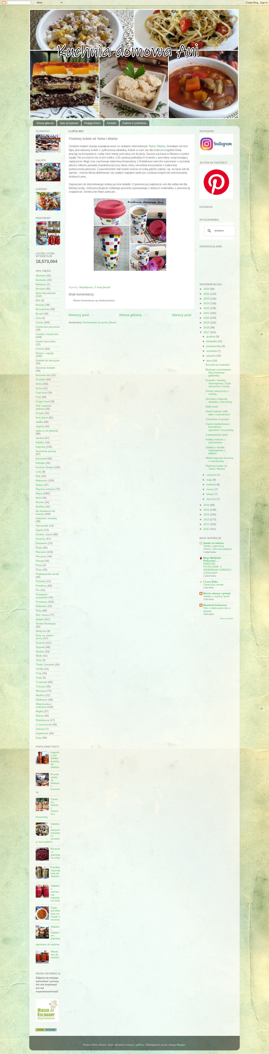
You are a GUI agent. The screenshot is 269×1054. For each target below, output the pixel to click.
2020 (206, 318)
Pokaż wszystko (226, 618)
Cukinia (40, 348)
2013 (206, 519)
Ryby (39, 610)
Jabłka (39, 422)
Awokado (41, 280)
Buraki (39, 313)
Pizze (39, 569)
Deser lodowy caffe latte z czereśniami (218, 413)
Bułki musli (212, 406)
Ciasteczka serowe (213, 584)
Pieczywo (41, 556)
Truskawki (41, 682)
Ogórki (39, 530)
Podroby (40, 581)
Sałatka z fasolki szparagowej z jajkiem (215, 450)
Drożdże (40, 379)
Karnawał (41, 458)
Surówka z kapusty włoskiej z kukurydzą (219, 400)
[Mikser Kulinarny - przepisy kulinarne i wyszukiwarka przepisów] (47, 1021)
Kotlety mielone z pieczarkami (215, 441)
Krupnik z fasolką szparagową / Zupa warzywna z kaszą (218, 383)
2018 (206, 327)
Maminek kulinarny (215, 605)
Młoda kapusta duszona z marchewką (219, 459)
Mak (38, 476)
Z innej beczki (102, 287)
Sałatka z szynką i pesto (216, 596)
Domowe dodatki (45, 367)
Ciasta (39, 322)
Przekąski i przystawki (42, 596)
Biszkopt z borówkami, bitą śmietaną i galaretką (218, 372)
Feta (38, 397)
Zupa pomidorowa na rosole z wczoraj (55, 913)
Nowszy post (79, 315)
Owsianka (41, 543)
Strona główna (44, 123)
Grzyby (40, 413)
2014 (206, 514)
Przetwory (41, 601)
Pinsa (39, 565)
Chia (38, 318)
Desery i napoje (45, 353)
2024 (206, 298)
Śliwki (39, 655)
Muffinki (40, 506)
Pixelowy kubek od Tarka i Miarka (216, 467)
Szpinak (40, 647)
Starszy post (181, 315)
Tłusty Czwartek (45, 664)
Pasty (39, 547)
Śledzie (40, 651)
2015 (206, 509)
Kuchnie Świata (44, 467)
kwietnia (211, 484)
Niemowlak (42, 525)
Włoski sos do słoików (55, 954)
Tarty (39, 660)
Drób (38, 384)
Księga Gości (92, 123)
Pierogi (40, 560)
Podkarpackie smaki (47, 574)
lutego (210, 494)
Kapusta (40, 446)
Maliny (39, 485)
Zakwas (40, 729)
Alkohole (41, 275)
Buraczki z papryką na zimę (55, 853)
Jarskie (40, 438)
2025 (206, 294)
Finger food (42, 401)
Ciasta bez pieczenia (48, 326)
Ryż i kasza (42, 615)
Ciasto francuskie (46, 341)
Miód (38, 498)
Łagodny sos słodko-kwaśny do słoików (55, 760)
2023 (206, 303)
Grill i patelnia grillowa (43, 407)
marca (210, 489)
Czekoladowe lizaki (217, 434)
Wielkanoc (42, 699)
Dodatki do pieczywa (47, 360)
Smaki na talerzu (213, 543)
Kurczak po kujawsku (218, 364)
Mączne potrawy (45, 489)
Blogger (181, 1044)
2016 (206, 505)
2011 (206, 529)
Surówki (40, 642)
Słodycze (41, 631)
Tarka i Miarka (157, 146)
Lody (38, 471)
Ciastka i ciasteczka (47, 334)
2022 (206, 308)
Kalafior (40, 442)
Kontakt (111, 123)
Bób (38, 300)
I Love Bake (210, 581)
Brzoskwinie (42, 309)
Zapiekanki (42, 733)
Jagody (40, 426)
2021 (206, 313)
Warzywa (41, 691)
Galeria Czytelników (134, 123)
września (211, 351)
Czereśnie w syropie (217, 419)
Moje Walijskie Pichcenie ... (212, 559)
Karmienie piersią (46, 451)
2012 (206, 524)
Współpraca (86, 287)
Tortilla (39, 669)
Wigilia (39, 711)
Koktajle (40, 463)
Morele (40, 502)
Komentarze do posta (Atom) (99, 322)
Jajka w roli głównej (47, 430)
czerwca (211, 474)
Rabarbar (41, 606)
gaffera (140, 1044)
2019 (206, 322)
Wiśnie (39, 715)
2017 (206, 332)
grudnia (211, 336)
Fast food (41, 392)
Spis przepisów (69, 123)
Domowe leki (43, 375)
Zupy (39, 737)
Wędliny (40, 695)
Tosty (39, 677)
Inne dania (42, 417)
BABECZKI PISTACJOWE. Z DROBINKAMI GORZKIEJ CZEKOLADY (217, 568)
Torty (39, 673)
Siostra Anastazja (46, 623)
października (214, 346)
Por (38, 590)
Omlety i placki (44, 534)
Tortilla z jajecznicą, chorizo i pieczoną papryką (217, 548)
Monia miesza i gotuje (217, 593)
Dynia (39, 388)
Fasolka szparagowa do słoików (55, 872)
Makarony (41, 480)
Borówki (40, 288)
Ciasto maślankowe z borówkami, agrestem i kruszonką (219, 427)
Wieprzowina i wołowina (44, 705)
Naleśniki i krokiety (46, 518)
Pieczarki (41, 552)
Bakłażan (41, 284)
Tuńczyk (40, 686)
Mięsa (39, 493)
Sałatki (39, 619)
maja (209, 479)
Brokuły (40, 305)
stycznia (211, 499)
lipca (209, 360)
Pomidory (41, 585)
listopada (212, 341)
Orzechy (40, 539)
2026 (206, 289)
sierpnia (211, 355)
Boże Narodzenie (46, 293)
